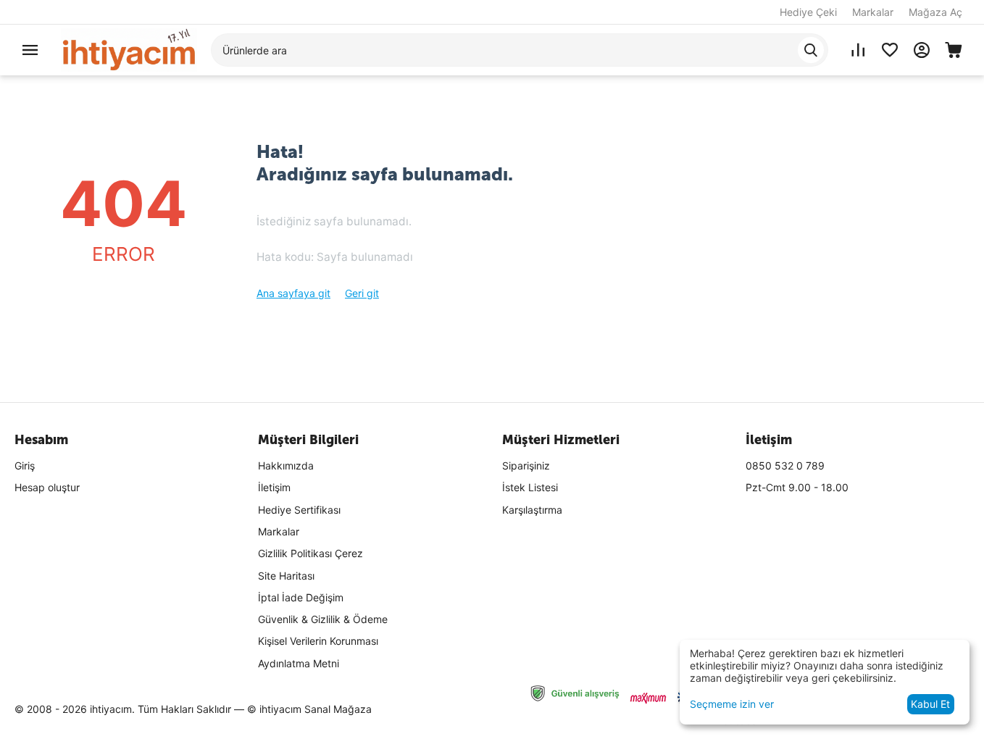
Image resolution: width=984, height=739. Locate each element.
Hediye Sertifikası (299, 510)
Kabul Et (930, 704)
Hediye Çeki (808, 12)
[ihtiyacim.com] (129, 49)
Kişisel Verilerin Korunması (318, 641)
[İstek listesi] (889, 50)
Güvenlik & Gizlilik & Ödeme (323, 619)
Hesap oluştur (47, 487)
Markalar (872, 12)
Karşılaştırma (532, 510)
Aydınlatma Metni (298, 663)
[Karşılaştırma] (858, 50)
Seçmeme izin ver (732, 704)
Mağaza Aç (935, 12)
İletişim (274, 487)
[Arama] (811, 50)
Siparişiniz (526, 465)
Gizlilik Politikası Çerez (310, 553)
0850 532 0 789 (785, 465)
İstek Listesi (530, 487)
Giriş (24, 465)
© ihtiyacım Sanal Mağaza (309, 709)
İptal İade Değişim (300, 597)
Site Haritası (286, 575)
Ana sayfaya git (293, 293)
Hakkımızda (286, 465)
